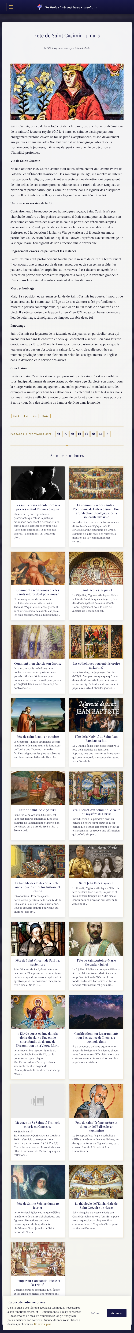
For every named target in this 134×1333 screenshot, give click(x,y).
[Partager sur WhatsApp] (86, 434)
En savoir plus (42, 1324)
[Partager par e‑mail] (100, 434)
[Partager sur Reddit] (72, 434)
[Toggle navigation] (10, 7)
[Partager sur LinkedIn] (79, 434)
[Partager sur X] (65, 434)
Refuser (95, 1313)
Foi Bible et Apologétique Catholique (70, 7)
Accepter (116, 1313)
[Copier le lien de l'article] (107, 434)
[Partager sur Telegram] (93, 434)
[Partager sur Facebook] (58, 434)
